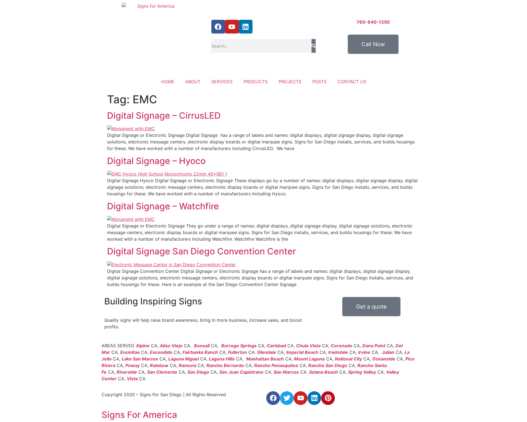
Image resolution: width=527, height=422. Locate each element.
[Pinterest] (328, 398)
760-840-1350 (373, 22)
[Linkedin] (246, 27)
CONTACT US (352, 81)
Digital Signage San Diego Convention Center (201, 251)
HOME (167, 81)
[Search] (314, 46)
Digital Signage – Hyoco (156, 161)
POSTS (319, 81)
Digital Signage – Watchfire (163, 206)
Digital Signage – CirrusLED (164, 115)
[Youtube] (232, 27)
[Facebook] (218, 27)
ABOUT (192, 81)
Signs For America (139, 414)
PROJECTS (290, 81)
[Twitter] (287, 398)
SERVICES (221, 81)
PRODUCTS (255, 81)
